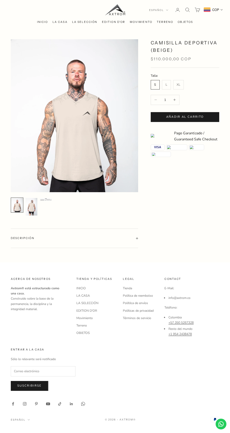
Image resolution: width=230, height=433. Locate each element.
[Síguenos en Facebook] (13, 404)
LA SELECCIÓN (84, 22)
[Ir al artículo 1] (17, 205)
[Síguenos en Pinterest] (36, 404)
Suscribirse (29, 386)
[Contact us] (221, 424)
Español (156, 10)
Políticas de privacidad (138, 311)
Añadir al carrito (185, 117)
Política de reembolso (138, 296)
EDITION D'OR (113, 22)
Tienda (127, 288)
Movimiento (141, 22)
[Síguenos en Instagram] (24, 404)
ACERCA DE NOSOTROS (31, 279)
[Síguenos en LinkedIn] (71, 404)
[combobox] (213, 9)
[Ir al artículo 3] (46, 199)
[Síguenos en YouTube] (48, 404)
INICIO (42, 22)
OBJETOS (185, 22)
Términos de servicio (137, 318)
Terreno (165, 22)
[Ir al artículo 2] (31, 207)
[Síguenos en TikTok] (60, 404)
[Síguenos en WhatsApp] (83, 404)
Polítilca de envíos (135, 303)
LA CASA (60, 22)
